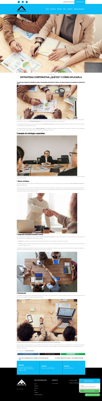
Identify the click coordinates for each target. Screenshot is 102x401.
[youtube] (27, 1)
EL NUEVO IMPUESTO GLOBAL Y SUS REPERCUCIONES (69, 358)
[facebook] (23, 1)
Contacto (69, 9)
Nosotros (53, 9)
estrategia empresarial (34, 121)
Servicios (59, 9)
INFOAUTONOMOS (30, 350)
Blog (64, 9)
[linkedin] (19, 1)
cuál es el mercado (40, 128)
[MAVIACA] (22, 11)
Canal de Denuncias (79, 9)
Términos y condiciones (74, 382)
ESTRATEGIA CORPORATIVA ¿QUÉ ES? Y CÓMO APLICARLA (51, 77)
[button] (89, 391)
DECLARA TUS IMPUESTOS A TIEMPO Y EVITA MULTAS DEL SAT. (34, 358)
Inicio (47, 9)
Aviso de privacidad (73, 380)
